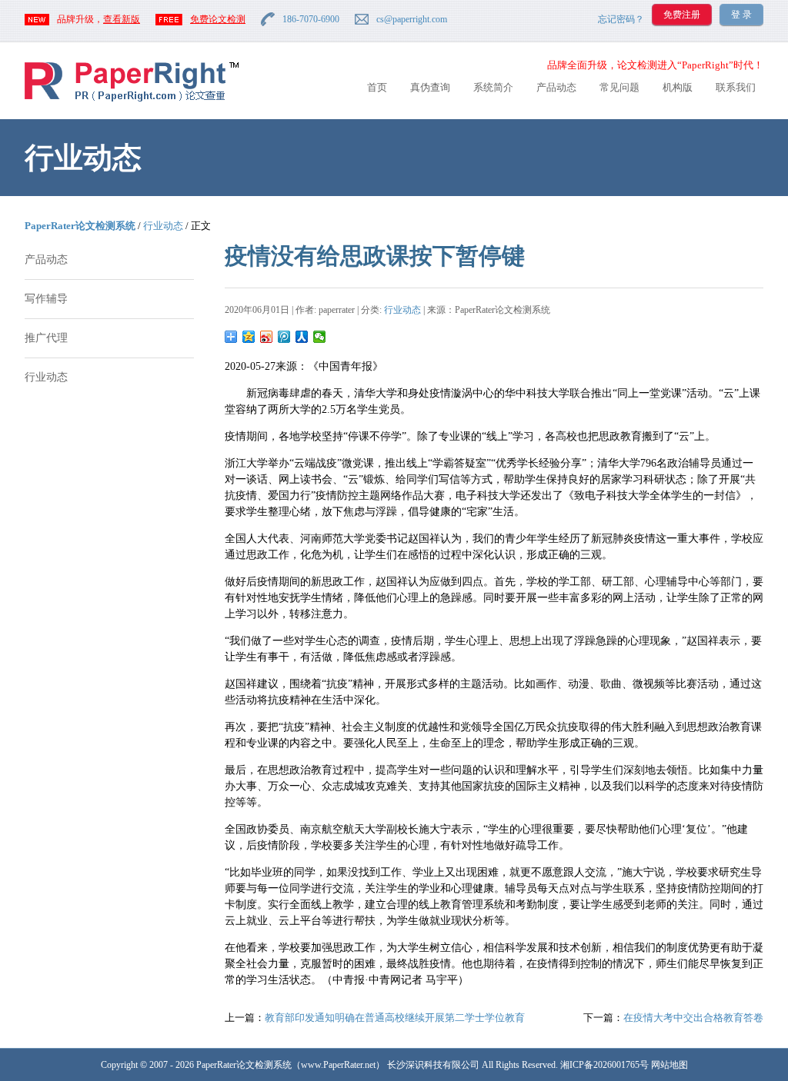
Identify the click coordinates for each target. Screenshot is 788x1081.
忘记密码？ (621, 19)
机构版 (678, 87)
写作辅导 (46, 298)
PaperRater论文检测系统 (80, 225)
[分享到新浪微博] (266, 337)
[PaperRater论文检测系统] (132, 100)
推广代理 (46, 338)
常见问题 (619, 87)
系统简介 (493, 87)
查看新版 (121, 19)
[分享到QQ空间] (248, 337)
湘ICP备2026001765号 (604, 1064)
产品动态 (556, 87)
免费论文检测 (217, 19)
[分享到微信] (319, 337)
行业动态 (163, 225)
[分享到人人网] (302, 337)
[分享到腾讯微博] (284, 337)
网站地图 (669, 1064)
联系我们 (736, 87)
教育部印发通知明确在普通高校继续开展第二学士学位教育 (395, 1017)
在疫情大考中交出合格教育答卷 (693, 1017)
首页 (377, 87)
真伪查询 (430, 87)
